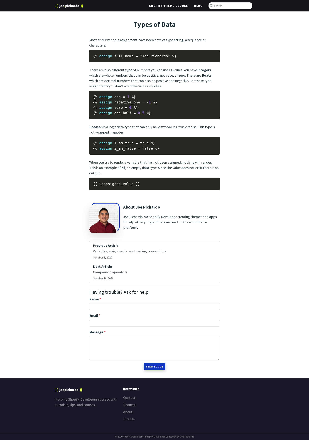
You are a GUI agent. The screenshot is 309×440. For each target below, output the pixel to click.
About (128, 412)
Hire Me (129, 419)
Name (95, 299)
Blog (198, 6)
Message (97, 332)
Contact (129, 397)
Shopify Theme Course (168, 6)
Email (94, 315)
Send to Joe (154, 366)
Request (129, 404)
